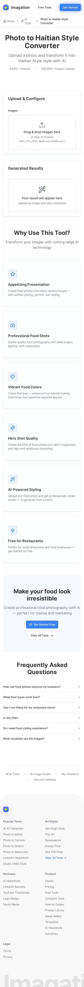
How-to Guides (54, 904)
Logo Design (11, 898)
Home (10, 21)
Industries (51, 933)
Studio (49, 880)
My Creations (70, 774)
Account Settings (45, 779)
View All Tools (40, 635)
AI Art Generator (13, 828)
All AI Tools (12, 774)
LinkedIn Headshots (16, 857)
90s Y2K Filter (54, 852)
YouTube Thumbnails (16, 892)
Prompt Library (54, 910)
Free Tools (44, 7)
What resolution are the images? (24, 738)
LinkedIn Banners (14, 886)
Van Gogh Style (55, 828)
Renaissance (53, 840)
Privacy (8, 956)
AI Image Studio (40, 774)
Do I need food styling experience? (25, 728)
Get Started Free (44, 624)
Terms (7, 951)
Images (13, 110)
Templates (51, 922)
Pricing (49, 886)
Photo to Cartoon (14, 840)
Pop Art (50, 834)
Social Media (11, 904)
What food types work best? (21, 697)
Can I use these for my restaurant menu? (29, 707)
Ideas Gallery (53, 916)
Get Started (70, 7)
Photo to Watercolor (15, 852)
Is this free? (10, 717)
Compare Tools (54, 898)
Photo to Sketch (13, 846)
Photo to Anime (12, 834)
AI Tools (27, 21)
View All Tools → (55, 857)
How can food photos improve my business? (32, 686)
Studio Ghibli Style (14, 863)
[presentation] (42, 132)
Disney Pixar (53, 846)
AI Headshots (11, 880)
